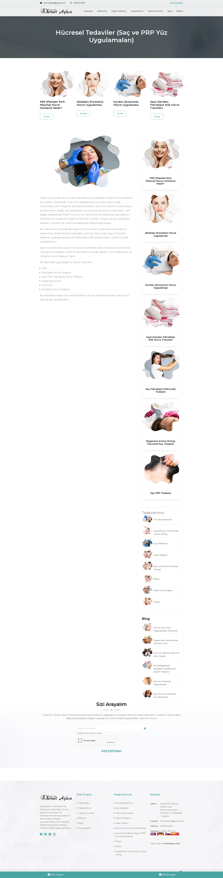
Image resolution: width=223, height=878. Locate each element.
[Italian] (165, 834)
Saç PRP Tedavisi (160, 493)
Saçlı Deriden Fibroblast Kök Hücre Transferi (164, 105)
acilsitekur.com (172, 843)
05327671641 (79, 3)
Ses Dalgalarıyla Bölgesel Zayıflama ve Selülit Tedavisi (165, 668)
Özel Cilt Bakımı (123, 818)
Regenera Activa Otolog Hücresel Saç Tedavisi (160, 442)
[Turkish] (177, 834)
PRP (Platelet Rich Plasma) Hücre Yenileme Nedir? (52, 105)
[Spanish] (173, 834)
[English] (152, 834)
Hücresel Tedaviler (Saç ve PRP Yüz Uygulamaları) (130, 834)
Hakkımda (102, 11)
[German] (160, 834)
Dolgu (157, 602)
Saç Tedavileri (161, 543)
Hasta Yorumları (155, 11)
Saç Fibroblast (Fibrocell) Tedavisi (161, 390)
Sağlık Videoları (118, 11)
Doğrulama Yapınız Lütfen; (90, 733)
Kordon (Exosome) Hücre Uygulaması (126, 103)
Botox (157, 579)
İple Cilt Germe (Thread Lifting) (130, 828)
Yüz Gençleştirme (163, 519)
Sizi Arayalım (176, 3)
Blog (170, 11)
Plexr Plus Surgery (163, 590)
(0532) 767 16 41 (168, 831)
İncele (46, 116)
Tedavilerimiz (137, 11)
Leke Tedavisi (161, 555)
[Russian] (169, 834)
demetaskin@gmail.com (54, 3)
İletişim (179, 11)
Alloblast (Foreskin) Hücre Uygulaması (90, 103)
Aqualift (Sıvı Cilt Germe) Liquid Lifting (130, 853)
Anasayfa (88, 11)
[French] (156, 834)
